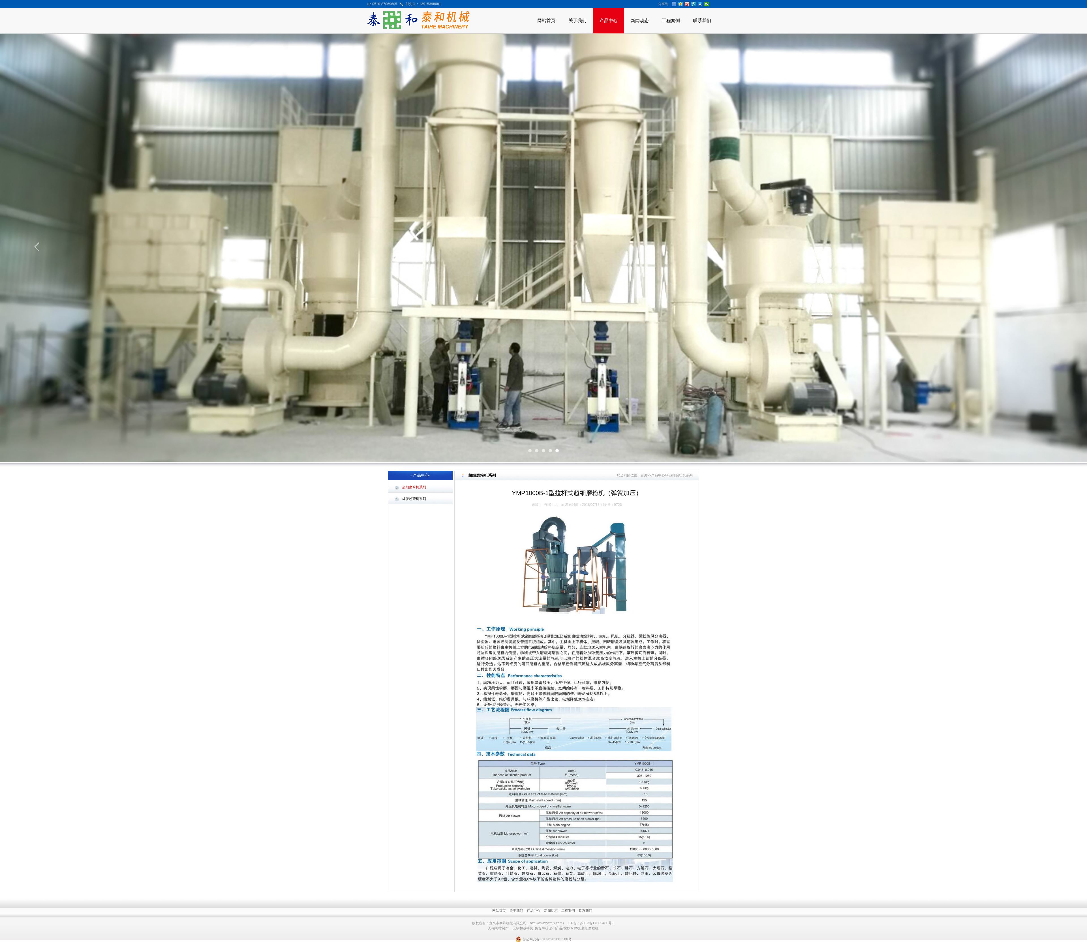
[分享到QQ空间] (680, 4)
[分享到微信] (706, 4)
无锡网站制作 (498, 928)
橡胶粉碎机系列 (414, 499)
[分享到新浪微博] (687, 4)
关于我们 (577, 20)
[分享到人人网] (700, 4)
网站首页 (546, 20)
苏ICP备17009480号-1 (597, 923)
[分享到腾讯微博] (693, 4)
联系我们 (702, 20)
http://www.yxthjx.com (546, 923)
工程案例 (671, 20)
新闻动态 (640, 20)
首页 (644, 475)
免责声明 (541, 928)
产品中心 (609, 20)
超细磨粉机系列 (414, 487)
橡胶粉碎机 (572, 928)
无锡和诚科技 (523, 928)
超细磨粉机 (589, 928)
